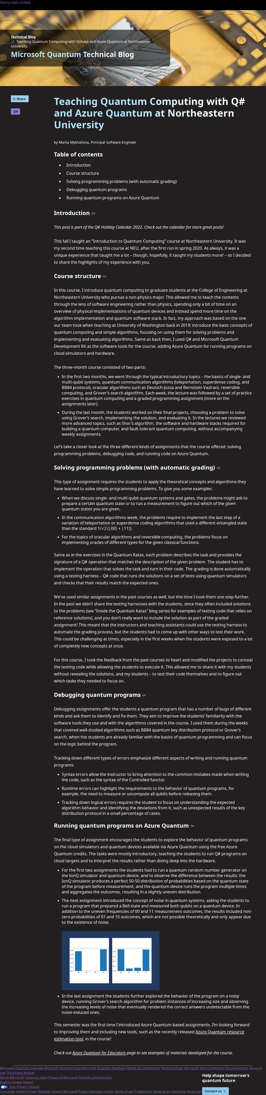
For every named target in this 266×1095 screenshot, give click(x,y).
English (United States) (16, 1082)
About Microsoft (12, 1077)
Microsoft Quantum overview (21, 1068)
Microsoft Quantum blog (62, 1068)
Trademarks (143, 1091)
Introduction (78, 165)
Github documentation (143, 1068)
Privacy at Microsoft (63, 1077)
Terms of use (124, 1091)
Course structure (82, 173)
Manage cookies (102, 1091)
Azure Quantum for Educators (99, 1052)
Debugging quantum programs (96, 189)
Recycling (179, 1091)
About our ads (197, 1091)
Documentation (236, 1068)
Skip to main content (15, 2)
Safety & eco (162, 1091)
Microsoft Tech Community (204, 1068)
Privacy (84, 1091)
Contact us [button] (213, 1091)
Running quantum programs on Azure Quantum (112, 197)
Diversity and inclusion (95, 1077)
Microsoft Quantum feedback (104, 1068)
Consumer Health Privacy (18, 1091)
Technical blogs (172, 1068)
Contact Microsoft (64, 1091)
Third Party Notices (20, 1073)
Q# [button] (15, 111)
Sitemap (44, 1091)
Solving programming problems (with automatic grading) (121, 181)
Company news (36, 1077)
